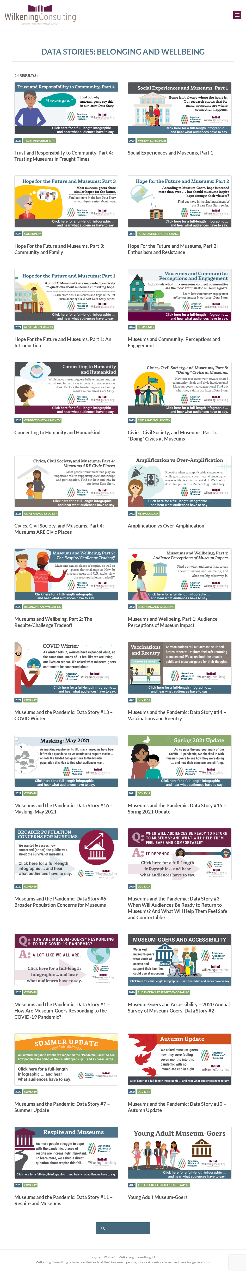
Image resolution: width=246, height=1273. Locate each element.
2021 (18, 700)
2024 (18, 233)
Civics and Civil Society (154, 420)
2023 (18, 420)
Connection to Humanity (42, 420)
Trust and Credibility (39, 140)
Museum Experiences (152, 140)
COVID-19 (30, 700)
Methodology (148, 513)
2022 (132, 513)
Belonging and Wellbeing (42, 606)
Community (32, 233)
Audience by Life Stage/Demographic (163, 992)
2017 (132, 1184)
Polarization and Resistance (158, 233)
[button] (237, 15)
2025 (18, 140)
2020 (18, 886)
